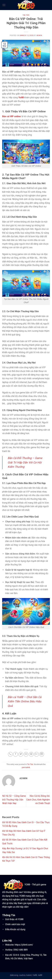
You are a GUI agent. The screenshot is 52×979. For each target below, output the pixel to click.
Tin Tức (26, 15)
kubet (29, 975)
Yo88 (21, 97)
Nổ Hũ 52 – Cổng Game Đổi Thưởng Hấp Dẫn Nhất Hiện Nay (14, 800)
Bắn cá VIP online (11, 116)
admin (39, 35)
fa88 (35, 975)
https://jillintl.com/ (24, 944)
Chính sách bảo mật (15, 924)
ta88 (40, 975)
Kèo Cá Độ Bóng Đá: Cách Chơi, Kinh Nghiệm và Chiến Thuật (38, 800)
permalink (26, 767)
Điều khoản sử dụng (15, 929)
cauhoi (22, 975)
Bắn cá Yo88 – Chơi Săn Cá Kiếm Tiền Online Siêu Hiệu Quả (24, 701)
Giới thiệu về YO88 (14, 919)
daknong (14, 975)
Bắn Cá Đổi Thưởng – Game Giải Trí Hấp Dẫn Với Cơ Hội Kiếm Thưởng (25, 462)
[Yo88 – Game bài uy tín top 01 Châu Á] (26, 5)
